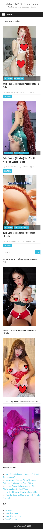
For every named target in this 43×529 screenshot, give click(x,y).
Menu (9, 14)
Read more (7, 96)
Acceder (9, 510)
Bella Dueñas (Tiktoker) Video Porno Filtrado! (19, 234)
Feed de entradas (12, 513)
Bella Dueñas (8, 78)
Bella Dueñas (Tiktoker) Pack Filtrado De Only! (21, 85)
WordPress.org (11, 519)
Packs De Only (18, 78)
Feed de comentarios (14, 516)
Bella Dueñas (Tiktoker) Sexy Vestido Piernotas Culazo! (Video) (19, 159)
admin (25, 92)
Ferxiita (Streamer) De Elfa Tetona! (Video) (22, 492)
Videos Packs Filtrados (21, 153)
